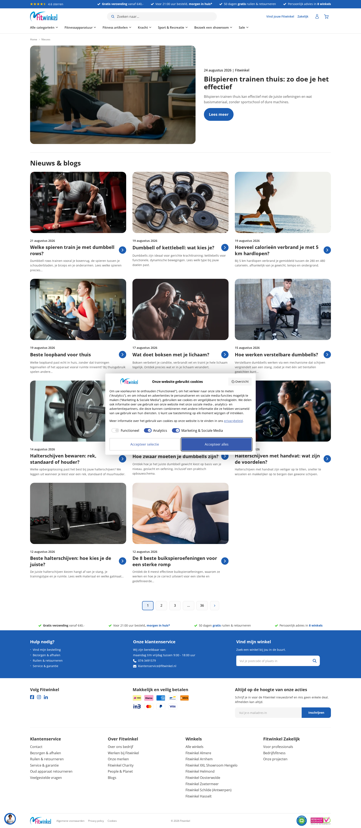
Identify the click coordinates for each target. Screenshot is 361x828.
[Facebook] (32, 697)
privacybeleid (233, 421)
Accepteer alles (217, 444)
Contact (36, 746)
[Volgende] (214, 605)
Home (33, 39)
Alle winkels (194, 746)
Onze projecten (275, 759)
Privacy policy (96, 821)
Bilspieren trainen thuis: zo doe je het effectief (266, 82)
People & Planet (120, 771)
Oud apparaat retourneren (51, 771)
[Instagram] (39, 697)
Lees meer (219, 116)
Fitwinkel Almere (198, 753)
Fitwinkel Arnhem (199, 759)
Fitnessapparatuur (79, 27)
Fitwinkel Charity (120, 765)
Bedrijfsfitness (274, 753)
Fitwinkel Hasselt (199, 796)
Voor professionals (278, 746)
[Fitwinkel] (40, 821)
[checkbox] (124, 430)
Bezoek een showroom (211, 27)
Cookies (112, 821)
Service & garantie (45, 666)
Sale (242, 27)
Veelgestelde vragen (46, 777)
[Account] (317, 16)
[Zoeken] (314, 661)
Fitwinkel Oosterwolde (203, 777)
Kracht (143, 27)
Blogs (112, 777)
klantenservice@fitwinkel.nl (157, 666)
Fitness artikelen (115, 27)
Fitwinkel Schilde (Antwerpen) (208, 790)
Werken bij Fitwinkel (123, 753)
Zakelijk (302, 16)
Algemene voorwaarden (70, 821)
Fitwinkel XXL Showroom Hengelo (212, 765)
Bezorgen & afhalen (46, 655)
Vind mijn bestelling (47, 650)
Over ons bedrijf (120, 746)
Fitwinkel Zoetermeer (202, 784)
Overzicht (242, 381)
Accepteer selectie (144, 444)
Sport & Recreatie (171, 27)
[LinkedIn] (46, 697)
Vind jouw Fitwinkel (280, 16)
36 (202, 605)
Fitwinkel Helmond (200, 771)
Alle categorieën (42, 27)
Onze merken (118, 759)
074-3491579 (147, 660)
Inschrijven (316, 713)
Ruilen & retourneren (48, 660)
